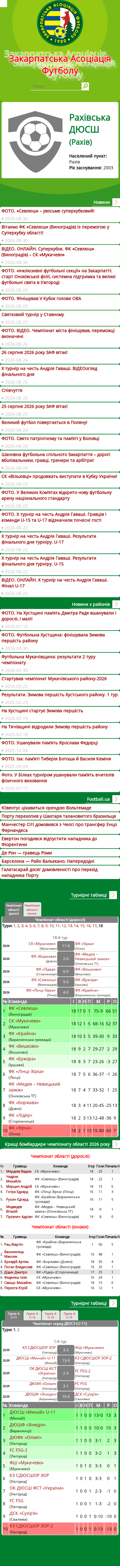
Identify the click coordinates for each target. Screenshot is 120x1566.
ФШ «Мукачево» (89, 1347)
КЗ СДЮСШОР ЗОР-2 (93, 1358)
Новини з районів (91, 604)
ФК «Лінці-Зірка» (41, 990)
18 (100, 925)
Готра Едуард (17, 1191)
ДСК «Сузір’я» (87, 1394)
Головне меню (3, 3)
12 (64, 925)
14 (76, 925)
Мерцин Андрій (19, 1186)
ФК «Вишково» (88, 969)
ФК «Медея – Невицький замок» (92, 956)
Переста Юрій (15, 1287)
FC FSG (81, 1383)
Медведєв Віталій (14, 1209)
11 (57, 925)
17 (94, 925)
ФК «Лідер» (46, 969)
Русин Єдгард (17, 1199)
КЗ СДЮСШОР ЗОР (39, 1347)
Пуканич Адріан (19, 1216)
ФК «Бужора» (86, 979)
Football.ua (98, 799)
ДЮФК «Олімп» (43, 1383)
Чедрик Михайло (13, 1178)
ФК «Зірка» (85, 943)
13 (70, 925)
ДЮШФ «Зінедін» (41, 1394)
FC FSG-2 (82, 1371)
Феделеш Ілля (15, 1277)
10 (51, 925)
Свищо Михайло (18, 1282)
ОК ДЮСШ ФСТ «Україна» (43, 1370)
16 (88, 925)
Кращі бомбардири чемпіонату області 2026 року (57, 1144)
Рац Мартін (13, 1244)
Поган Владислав (18, 1266)
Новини (102, 202)
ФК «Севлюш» (44, 979)
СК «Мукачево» (43, 943)
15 (82, 925)
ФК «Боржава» (44, 956)
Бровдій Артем (16, 1261)
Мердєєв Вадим (19, 1171)
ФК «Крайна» (87, 990)
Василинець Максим (14, 1254)
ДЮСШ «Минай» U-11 (36, 1358)
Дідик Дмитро (16, 1272)
